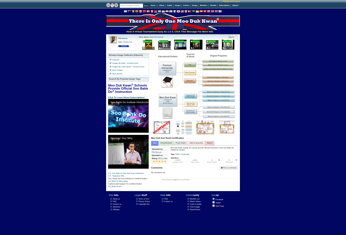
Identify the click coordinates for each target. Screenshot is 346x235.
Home (153, 5)
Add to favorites (196, 143)
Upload (235, 5)
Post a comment (229, 168)
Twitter (218, 203)
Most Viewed (117, 70)
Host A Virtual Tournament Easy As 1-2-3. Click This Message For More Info (161, 31)
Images (178, 5)
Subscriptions (224, 5)
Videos (161, 5)
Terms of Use (144, 199)
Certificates (185, 154)
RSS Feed (220, 206)
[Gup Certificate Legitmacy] (205, 134)
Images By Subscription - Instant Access (128, 67)
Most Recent (117, 74)
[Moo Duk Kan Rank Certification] (183, 134)
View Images (195, 207)
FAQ (114, 201)
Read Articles (195, 210)
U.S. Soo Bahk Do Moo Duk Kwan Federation (126, 173)
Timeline (213, 5)
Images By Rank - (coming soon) (125, 63)
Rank (178, 154)
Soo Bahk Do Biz (115, 186)
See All (231, 37)
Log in (237, 1)
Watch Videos (195, 201)
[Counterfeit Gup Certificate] (161, 134)
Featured (115, 60)
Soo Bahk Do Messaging (118, 181)
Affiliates (116, 210)
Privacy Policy (144, 201)
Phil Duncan (122, 38)
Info (154, 143)
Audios (169, 5)
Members (203, 5)
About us (116, 199)
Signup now (228, 1)
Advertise (116, 207)
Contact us (117, 204)
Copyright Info (144, 204)
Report (209, 143)
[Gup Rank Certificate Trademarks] (227, 134)
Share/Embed (166, 143)
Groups (194, 5)
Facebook (219, 200)
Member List (195, 199)
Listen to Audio (196, 204)
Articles (186, 5)
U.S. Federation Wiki (116, 176)
